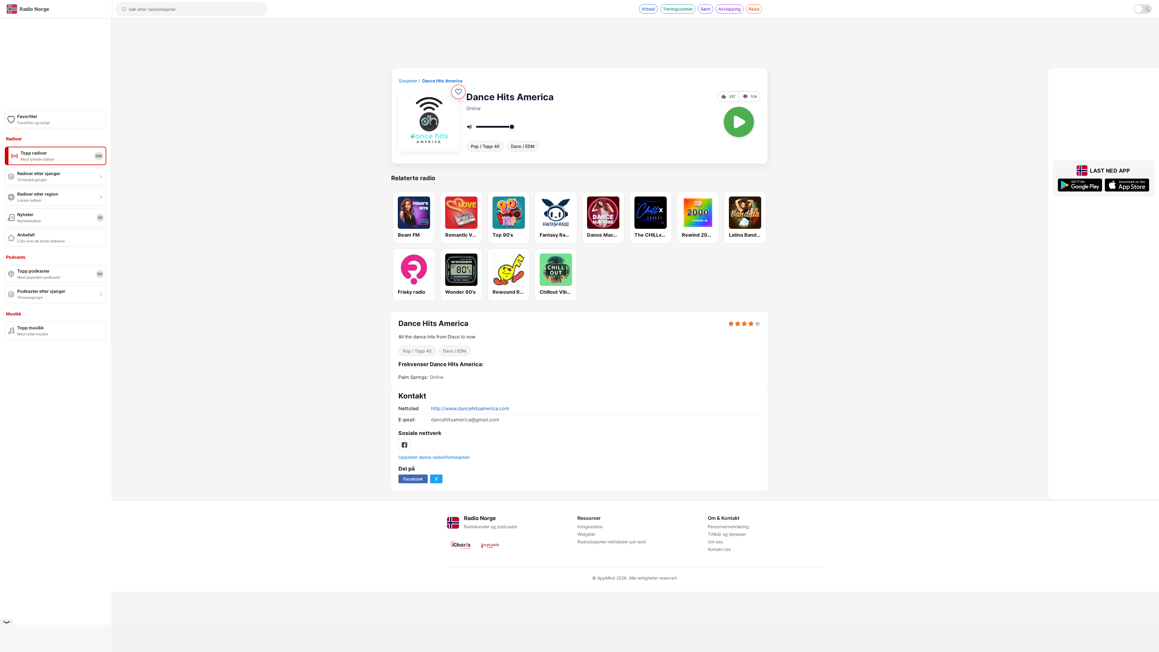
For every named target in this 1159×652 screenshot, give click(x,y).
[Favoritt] (458, 92)
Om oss (715, 541)
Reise (754, 8)
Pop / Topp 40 (485, 146)
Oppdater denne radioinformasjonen (434, 457)
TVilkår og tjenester (727, 534)
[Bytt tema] (1143, 9)
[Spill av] (739, 122)
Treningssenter (678, 8)
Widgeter (586, 534)
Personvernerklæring (728, 526)
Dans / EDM (523, 146)
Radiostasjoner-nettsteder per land (611, 541)
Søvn (705, 8)
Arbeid (648, 8)
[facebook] (404, 445)
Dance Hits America (442, 80)
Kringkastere (589, 526)
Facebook (413, 478)
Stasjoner (408, 80)
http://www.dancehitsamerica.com (470, 408)
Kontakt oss (719, 549)
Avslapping (729, 8)
